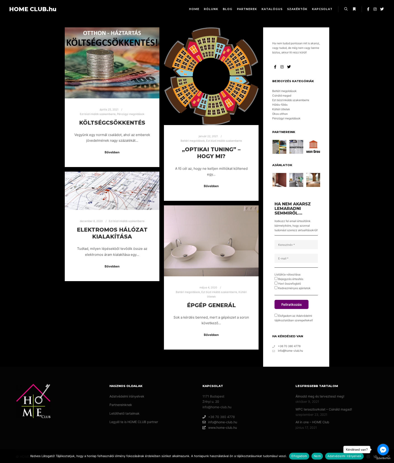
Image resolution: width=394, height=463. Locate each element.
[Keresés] (346, 9)
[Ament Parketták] (313, 180)
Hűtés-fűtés (280, 104)
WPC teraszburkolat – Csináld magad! (324, 409)
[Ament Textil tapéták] (279, 180)
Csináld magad (281, 95)
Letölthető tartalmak (124, 413)
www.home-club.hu (222, 427)
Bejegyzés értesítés (290, 279)
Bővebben (112, 152)
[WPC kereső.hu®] (279, 147)
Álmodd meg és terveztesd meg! (320, 396)
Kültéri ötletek (281, 109)
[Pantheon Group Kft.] (313, 147)
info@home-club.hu (290, 350)
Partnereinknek (120, 405)
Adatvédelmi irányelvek (126, 396)
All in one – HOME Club (312, 422)
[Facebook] (368, 9)
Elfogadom (299, 456)
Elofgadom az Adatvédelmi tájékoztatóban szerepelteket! (294, 318)
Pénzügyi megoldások (130, 114)
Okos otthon (280, 113)
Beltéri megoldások (193, 140)
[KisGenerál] (296, 147)
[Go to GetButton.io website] (383, 458)
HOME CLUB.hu (32, 9)
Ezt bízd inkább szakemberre (98, 114)
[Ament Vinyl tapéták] (296, 180)
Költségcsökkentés (112, 122)
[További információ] (354, 9)
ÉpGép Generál (211, 305)
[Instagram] (375, 9)
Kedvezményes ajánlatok (294, 288)
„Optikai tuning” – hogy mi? (211, 153)
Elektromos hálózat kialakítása (112, 233)
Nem (317, 456)
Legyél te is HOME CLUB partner (133, 422)
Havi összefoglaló (289, 283)
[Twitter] (382, 9)
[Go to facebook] (383, 449)
